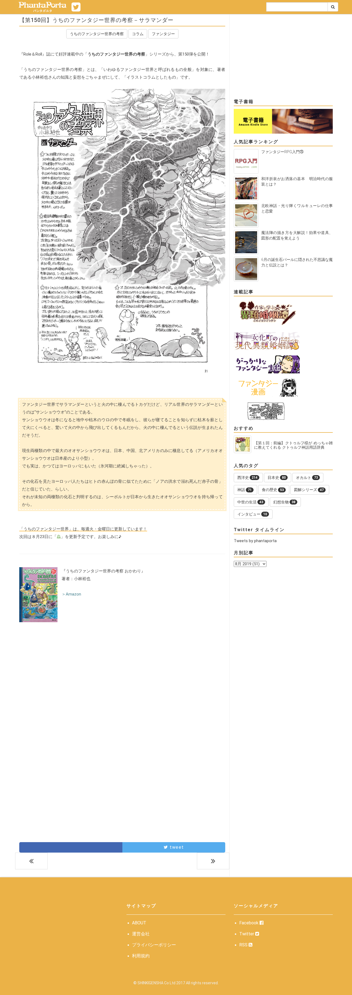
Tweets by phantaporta (255, 540)
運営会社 (141, 933)
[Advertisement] (122, 672)
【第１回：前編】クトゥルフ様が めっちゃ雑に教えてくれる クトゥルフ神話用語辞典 (293, 445)
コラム (138, 34)
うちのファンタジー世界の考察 (97, 34)
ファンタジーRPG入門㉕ (282, 152)
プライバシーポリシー (154, 944)
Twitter (247, 933)
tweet (176, 847)
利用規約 (141, 955)
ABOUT (139, 922)
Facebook (249, 922)
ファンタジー (163, 34)
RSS (244, 944)
